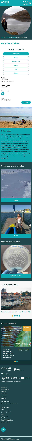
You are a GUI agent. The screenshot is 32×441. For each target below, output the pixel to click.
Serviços (3, 391)
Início (2, 37)
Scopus (16, 65)
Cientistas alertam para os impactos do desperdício (15, 312)
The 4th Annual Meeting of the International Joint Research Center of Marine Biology (8, 353)
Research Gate (16, 61)
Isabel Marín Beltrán (10, 43)
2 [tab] (14, 316)
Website (16, 73)
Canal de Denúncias (14, 403)
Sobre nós (8, 37)
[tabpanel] (16, 300)
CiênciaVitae (16, 53)
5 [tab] (19, 316)
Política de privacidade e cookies (8, 439)
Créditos (17, 439)
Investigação (5, 389)
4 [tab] (18, 316)
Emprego (7, 403)
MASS (16, 236)
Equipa (14, 37)
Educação (4, 396)
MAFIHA (16, 200)
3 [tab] (16, 316)
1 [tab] (12, 316)
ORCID (16, 57)
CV (16, 69)
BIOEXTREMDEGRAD (16, 276)
